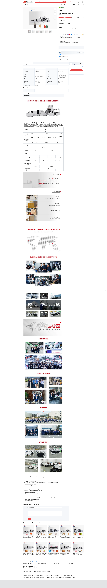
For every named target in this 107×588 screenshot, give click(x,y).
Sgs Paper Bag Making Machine (59, 577)
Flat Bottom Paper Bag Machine (47, 571)
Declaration (62, 584)
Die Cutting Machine (56, 563)
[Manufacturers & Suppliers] (28, 2)
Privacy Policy (66, 584)
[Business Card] (82, 66)
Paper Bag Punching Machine (37, 571)
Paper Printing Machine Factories (57, 575)
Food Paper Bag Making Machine (28, 577)
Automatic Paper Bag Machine (28, 571)
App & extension (73, 4)
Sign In (60, 59)
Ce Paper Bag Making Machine (50, 577)
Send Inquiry (64, 17)
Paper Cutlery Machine (71, 563)
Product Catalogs (35, 561)
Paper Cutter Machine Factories (38, 575)
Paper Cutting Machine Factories (28, 575)
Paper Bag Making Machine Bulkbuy (70, 577)
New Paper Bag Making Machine (27, 563)
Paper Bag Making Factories (48, 575)
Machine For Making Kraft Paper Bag (39, 577)
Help (68, 4)
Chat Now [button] (78, 17)
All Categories (26, 4)
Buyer (64, 4)
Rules (83, 4)
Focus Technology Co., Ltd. (48, 584)
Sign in (83, 2)
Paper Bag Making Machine (42, 563)
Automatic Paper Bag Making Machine (69, 575)
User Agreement (58, 584)
